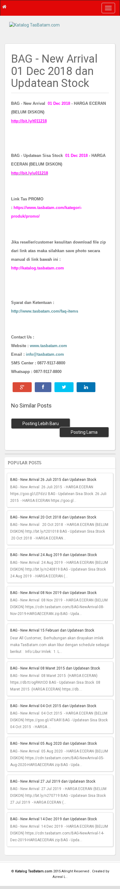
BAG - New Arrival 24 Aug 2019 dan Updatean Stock (53, 555)
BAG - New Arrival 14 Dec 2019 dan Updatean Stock (53, 819)
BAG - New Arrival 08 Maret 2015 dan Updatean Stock (55, 668)
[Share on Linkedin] (86, 387)
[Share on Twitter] (64, 387)
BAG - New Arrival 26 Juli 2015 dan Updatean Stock (53, 479)
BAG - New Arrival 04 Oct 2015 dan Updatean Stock (53, 706)
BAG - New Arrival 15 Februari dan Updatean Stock (52, 630)
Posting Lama (84, 432)
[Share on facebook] (43, 387)
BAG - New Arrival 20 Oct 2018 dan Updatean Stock (53, 517)
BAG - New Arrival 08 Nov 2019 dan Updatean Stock (53, 593)
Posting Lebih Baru (40, 423)
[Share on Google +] (22, 387)
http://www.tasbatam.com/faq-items (44, 311)
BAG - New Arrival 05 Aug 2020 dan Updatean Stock (53, 743)
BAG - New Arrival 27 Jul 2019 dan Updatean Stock (52, 781)
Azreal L (59, 877)
